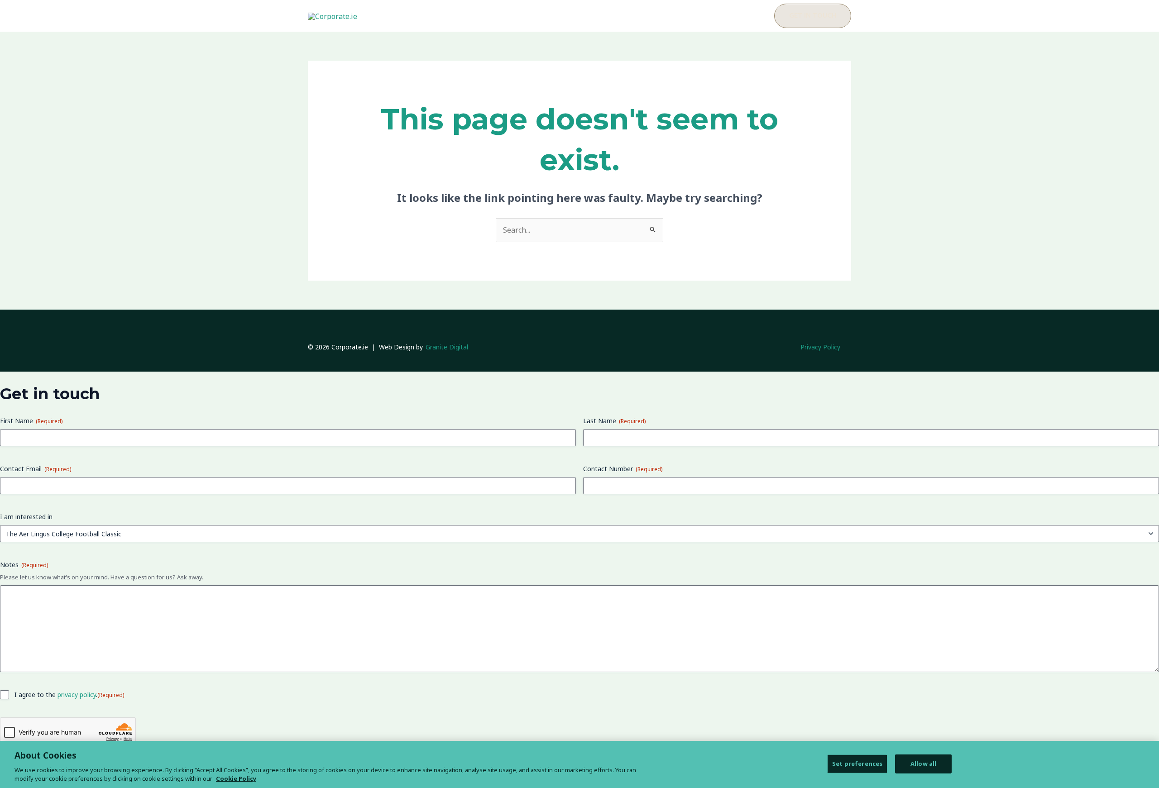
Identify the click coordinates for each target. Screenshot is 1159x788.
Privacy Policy (820, 347)
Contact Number (622, 468)
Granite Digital (447, 347)
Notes (24, 564)
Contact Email (35, 468)
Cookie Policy (236, 778)
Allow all (923, 763)
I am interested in (26, 516)
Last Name (614, 420)
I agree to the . (69, 694)
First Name (31, 420)
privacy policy (76, 694)
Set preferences (857, 763)
